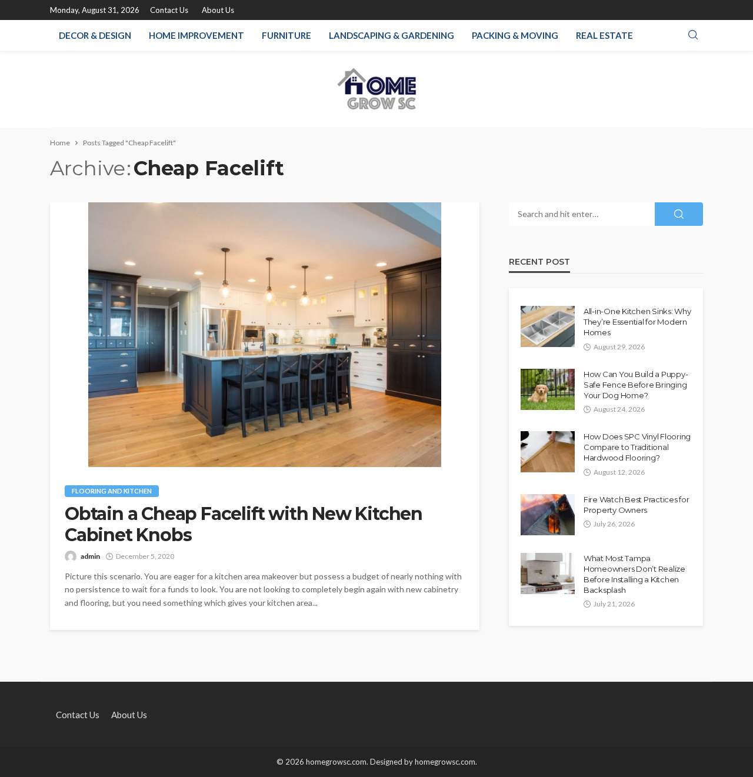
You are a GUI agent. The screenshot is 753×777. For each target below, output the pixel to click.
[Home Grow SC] (376, 88)
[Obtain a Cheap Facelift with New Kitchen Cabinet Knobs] (264, 334)
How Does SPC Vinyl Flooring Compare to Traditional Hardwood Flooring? (637, 447)
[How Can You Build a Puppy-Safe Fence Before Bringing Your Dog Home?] (548, 389)
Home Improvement (196, 35)
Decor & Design (95, 35)
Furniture (286, 35)
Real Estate (604, 35)
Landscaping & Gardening (391, 35)
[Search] (693, 35)
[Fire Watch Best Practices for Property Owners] (548, 514)
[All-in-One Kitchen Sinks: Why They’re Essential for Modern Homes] (548, 326)
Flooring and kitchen (112, 491)
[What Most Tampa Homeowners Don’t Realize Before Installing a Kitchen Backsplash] (548, 573)
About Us (218, 10)
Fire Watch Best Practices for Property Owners (636, 505)
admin (90, 556)
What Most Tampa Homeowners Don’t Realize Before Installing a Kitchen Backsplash (634, 574)
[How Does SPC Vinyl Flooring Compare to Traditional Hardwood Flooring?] (548, 451)
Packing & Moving (515, 35)
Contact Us (169, 10)
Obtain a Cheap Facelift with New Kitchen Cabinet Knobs (243, 524)
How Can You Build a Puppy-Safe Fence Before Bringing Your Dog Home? (636, 384)
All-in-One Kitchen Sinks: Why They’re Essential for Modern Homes (637, 321)
